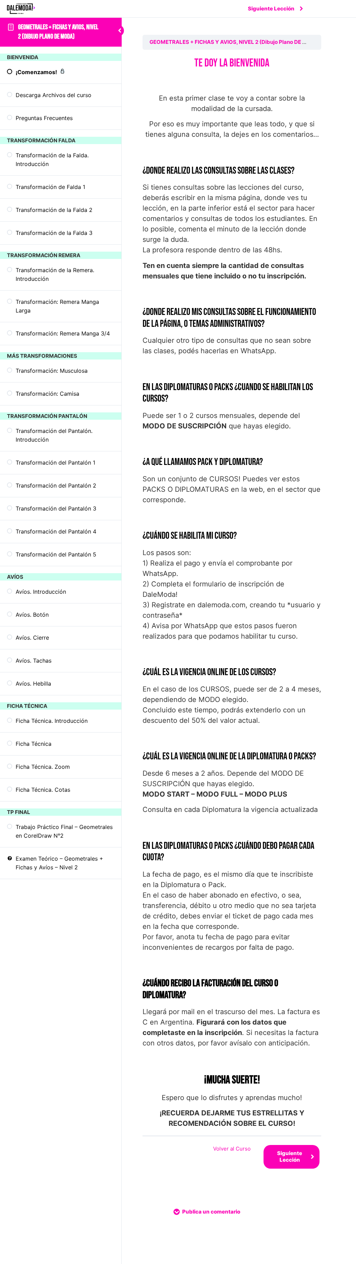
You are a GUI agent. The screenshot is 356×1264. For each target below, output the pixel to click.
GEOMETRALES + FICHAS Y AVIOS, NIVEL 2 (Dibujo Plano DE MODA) (235, 42)
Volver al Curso (232, 1148)
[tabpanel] (232, 593)
